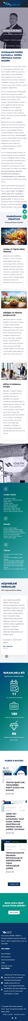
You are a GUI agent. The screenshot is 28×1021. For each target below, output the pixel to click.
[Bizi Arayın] (25, 206)
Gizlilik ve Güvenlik (7, 1014)
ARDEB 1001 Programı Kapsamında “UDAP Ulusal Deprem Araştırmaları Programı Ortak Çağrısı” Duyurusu (15, 822)
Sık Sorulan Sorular (6, 966)
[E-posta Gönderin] (25, 211)
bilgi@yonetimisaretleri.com (12, 983)
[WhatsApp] (25, 217)
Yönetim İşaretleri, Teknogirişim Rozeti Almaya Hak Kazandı (15, 786)
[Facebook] (12, 1018)
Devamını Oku (10, 794)
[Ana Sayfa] (12, 4)
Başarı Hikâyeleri (6, 954)
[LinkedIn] (15, 1018)
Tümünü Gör (14, 884)
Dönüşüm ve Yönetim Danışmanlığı (12, 314)
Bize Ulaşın (14, 912)
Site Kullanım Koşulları (19, 1014)
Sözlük (3, 963)
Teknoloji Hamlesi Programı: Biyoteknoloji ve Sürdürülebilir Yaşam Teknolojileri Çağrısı (15, 860)
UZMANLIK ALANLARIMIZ (11, 31)
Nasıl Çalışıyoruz (6, 957)
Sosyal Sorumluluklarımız (8, 960)
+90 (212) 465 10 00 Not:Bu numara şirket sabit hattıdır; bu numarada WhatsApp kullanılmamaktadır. (14, 977)
